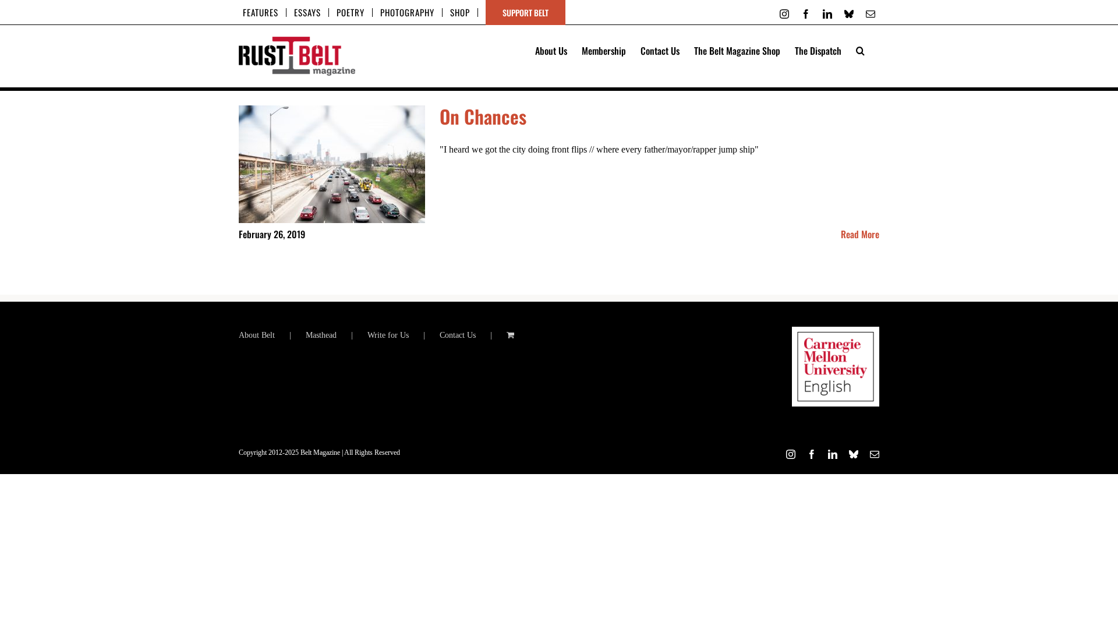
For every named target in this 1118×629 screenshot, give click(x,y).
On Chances (483, 116)
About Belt (257, 335)
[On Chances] (332, 164)
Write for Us (388, 335)
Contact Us (458, 335)
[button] (860, 49)
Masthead (321, 335)
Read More (860, 234)
